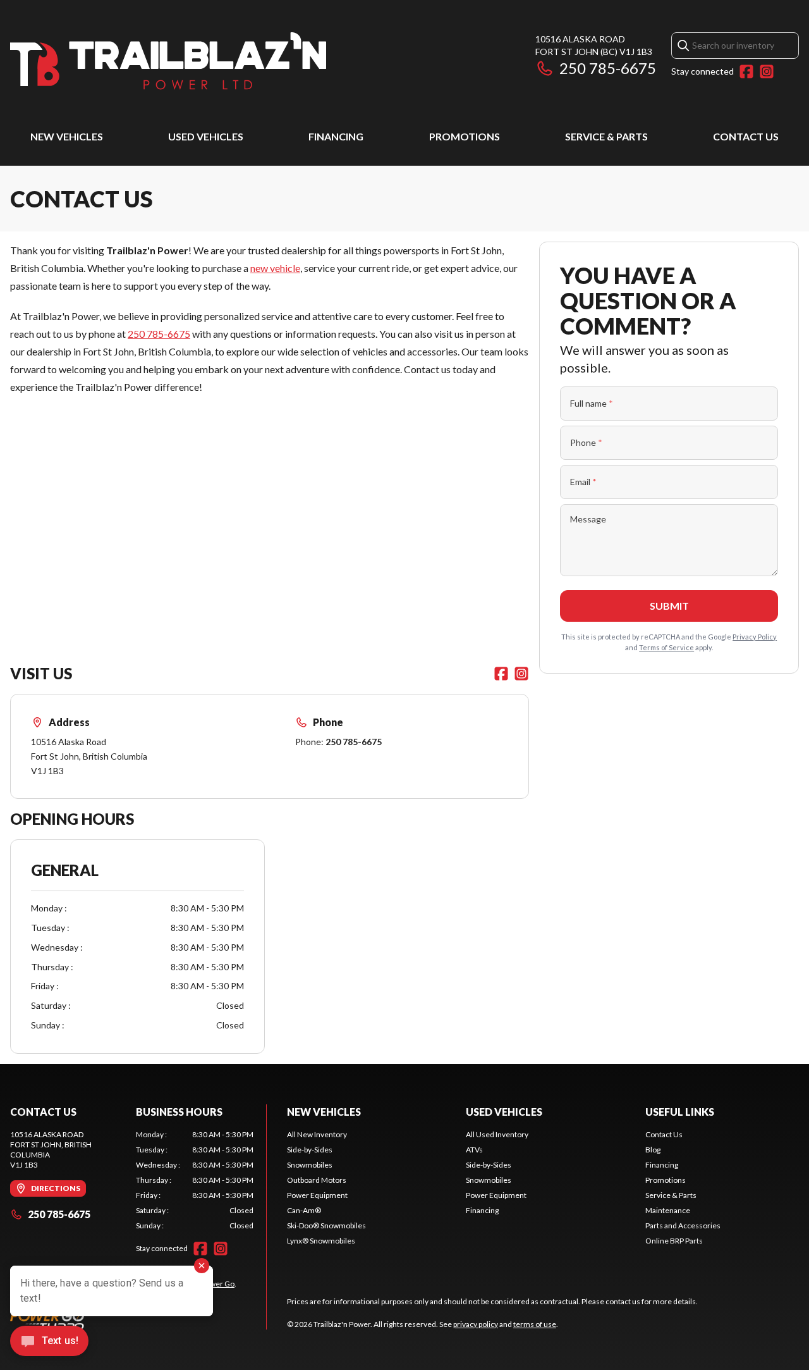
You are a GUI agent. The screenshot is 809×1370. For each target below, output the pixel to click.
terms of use (534, 1324)
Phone (586, 442)
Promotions (464, 136)
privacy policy (475, 1324)
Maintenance (667, 1210)
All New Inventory (317, 1134)
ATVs (474, 1149)
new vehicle (275, 268)
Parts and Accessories (683, 1225)
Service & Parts (606, 136)
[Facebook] (746, 71)
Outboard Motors (316, 1180)
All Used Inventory (497, 1134)
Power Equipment (317, 1195)
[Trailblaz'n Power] (168, 61)
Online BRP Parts (674, 1240)
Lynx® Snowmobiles (321, 1240)
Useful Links (679, 1112)
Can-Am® (304, 1210)
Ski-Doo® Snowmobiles (326, 1225)
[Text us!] (49, 1342)
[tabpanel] (195, 1180)
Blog (652, 1149)
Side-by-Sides (309, 1149)
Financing (335, 136)
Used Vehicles (205, 136)
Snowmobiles (309, 1164)
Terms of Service (666, 647)
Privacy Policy (755, 637)
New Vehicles (66, 136)
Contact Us (746, 136)
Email (583, 481)
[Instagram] (766, 71)
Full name (591, 403)
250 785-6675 (607, 68)
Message (588, 519)
